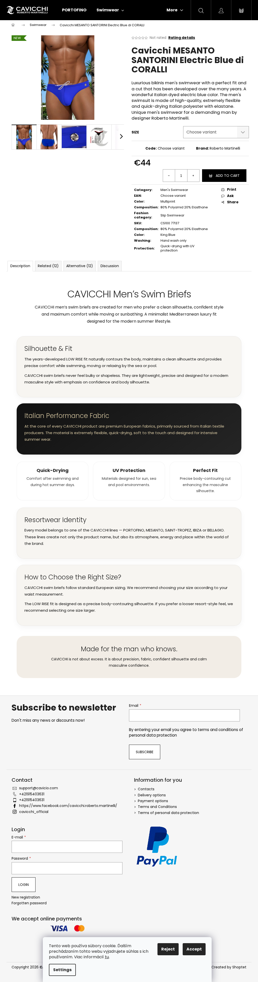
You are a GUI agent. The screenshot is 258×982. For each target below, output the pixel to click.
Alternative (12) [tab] (79, 265)
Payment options (153, 800)
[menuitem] (74, 10)
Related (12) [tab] (48, 265)
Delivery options (152, 795)
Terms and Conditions (157, 806)
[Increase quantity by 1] (193, 176)
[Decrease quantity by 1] (169, 176)
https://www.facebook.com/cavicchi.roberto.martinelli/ (68, 805)
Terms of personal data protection (168, 812)
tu (107, 957)
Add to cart (228, 175)
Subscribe (144, 751)
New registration (26, 897)
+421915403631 (31, 794)
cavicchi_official (33, 811)
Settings (62, 970)
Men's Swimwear (174, 189)
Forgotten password (29, 903)
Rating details (181, 37)
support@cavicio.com (38, 788)
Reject (168, 949)
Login (23, 884)
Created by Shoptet (228, 967)
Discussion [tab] (110, 265)
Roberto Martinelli (225, 148)
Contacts (146, 789)
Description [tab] (20, 265)
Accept (194, 949)
